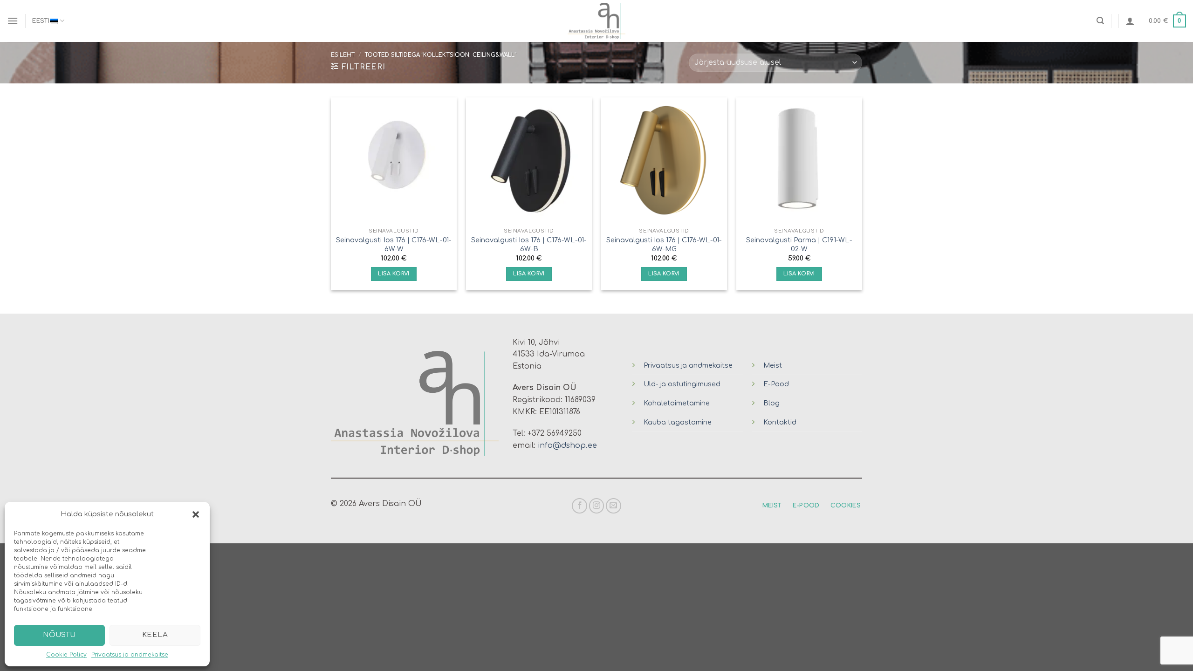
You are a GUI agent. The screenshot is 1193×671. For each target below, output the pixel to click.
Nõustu (59, 635)
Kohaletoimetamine (677, 403)
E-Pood (776, 384)
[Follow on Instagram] (596, 506)
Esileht (343, 55)
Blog (771, 403)
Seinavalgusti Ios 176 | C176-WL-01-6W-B (529, 244)
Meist (772, 365)
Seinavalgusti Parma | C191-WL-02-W (799, 244)
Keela (155, 635)
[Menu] (12, 20)
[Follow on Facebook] (579, 506)
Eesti (40, 21)
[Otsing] (1100, 21)
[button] (195, 514)
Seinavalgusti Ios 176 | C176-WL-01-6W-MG (664, 244)
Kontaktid (779, 422)
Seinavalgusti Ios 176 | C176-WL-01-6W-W (394, 244)
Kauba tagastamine (678, 422)
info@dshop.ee (567, 445)
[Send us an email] (613, 506)
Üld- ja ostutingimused (682, 384)
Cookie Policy (66, 654)
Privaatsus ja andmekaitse (129, 654)
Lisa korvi (393, 274)
